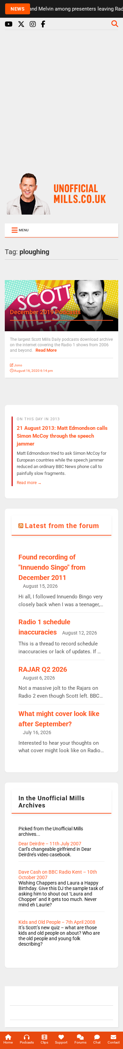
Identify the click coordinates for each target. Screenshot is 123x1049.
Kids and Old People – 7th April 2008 (56, 922)
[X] (21, 24)
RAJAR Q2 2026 (42, 669)
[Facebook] (43, 24)
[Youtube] (9, 24)
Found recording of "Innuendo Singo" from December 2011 (51, 567)
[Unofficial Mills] (61, 211)
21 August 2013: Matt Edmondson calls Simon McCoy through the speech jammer (62, 436)
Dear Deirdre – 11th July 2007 (49, 843)
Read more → (29, 482)
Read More (46, 350)
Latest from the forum (62, 526)
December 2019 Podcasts (45, 312)
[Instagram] (33, 24)
